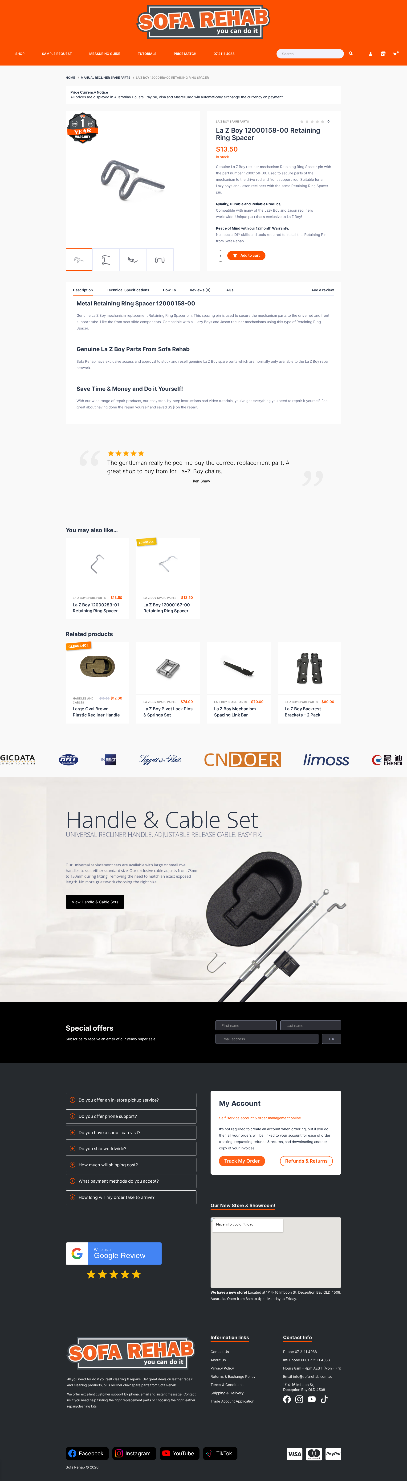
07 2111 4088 (224, 54)
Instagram (138, 1453)
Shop (19, 54)
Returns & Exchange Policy (233, 1376)
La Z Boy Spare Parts (232, 121)
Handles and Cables (83, 700)
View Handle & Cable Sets (95, 902)
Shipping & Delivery (227, 1393)
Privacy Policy (222, 1368)
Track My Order (242, 1161)
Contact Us (220, 1351)
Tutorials (147, 54)
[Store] (383, 53)
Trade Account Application (232, 1401)
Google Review (119, 1254)
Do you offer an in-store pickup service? (119, 1100)
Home (70, 77)
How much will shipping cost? (108, 1164)
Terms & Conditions (227, 1384)
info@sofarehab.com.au (312, 1376)
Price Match (185, 54)
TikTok (224, 1453)
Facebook (91, 1453)
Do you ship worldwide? (102, 1148)
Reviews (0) (200, 290)
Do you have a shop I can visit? (109, 1132)
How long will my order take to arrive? (117, 1197)
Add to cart (250, 255)
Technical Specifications (128, 290)
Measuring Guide (104, 54)
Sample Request (57, 54)
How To (169, 290)
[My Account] (370, 53)
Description (83, 290)
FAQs (228, 290)
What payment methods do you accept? (119, 1181)
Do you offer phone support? (108, 1116)
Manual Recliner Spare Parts (105, 77)
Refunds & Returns (306, 1161)
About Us (218, 1360)
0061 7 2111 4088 (315, 1360)
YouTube (183, 1453)
